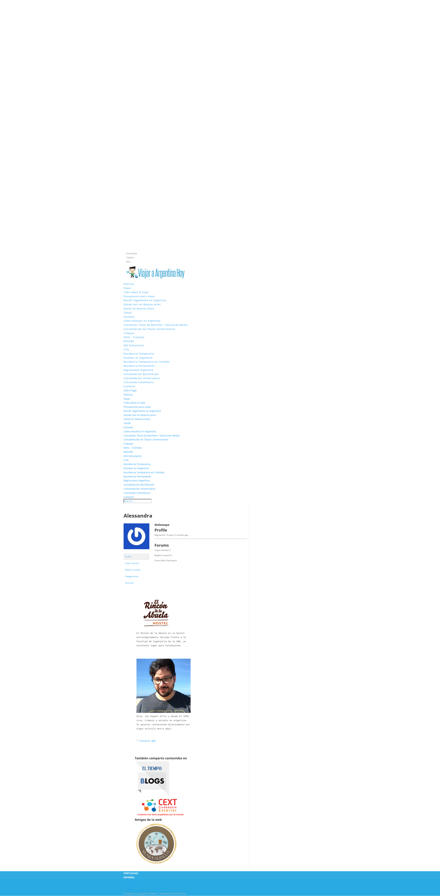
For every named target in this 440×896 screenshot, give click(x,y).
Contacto (129, 386)
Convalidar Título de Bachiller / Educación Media (156, 324)
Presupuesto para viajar (139, 296)
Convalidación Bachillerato (141, 374)
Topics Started (132, 563)
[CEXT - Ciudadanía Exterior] (160, 816)
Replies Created (132, 569)
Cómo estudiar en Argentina (142, 320)
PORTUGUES (131, 873)
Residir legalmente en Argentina (145, 300)
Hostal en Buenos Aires (139, 308)
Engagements (131, 576)
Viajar (127, 288)
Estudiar (129, 316)
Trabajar (129, 333)
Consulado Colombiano (139, 382)
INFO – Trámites (134, 337)
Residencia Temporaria (139, 353)
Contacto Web (147, 741)
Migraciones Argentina (138, 370)
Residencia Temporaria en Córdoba (147, 361)
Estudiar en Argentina (138, 357)
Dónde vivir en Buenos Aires (142, 304)
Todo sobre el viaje (136, 292)
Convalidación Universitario (142, 378)
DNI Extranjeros (134, 345)
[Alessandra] (136, 551)
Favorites (129, 582)
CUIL (126, 349)
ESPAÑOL (129, 877)
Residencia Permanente (139, 365)
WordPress (180, 893)
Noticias (129, 284)
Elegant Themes (148, 893)
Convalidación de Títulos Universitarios (149, 329)
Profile (128, 556)
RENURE (129, 341)
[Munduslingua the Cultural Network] (156, 865)
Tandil (128, 312)
